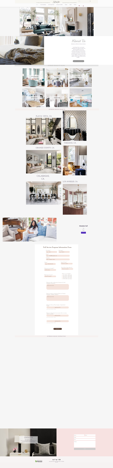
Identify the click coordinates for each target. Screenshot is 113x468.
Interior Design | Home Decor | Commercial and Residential (69, 2)
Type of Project (63, 262)
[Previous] (20, 21)
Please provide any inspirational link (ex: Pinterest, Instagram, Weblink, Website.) (56, 294)
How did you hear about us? (66, 267)
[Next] (92, 21)
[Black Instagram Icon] (60, 422)
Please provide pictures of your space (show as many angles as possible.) (56, 313)
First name (48, 250)
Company (48, 257)
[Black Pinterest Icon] (54, 422)
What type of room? (48, 274)
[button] (83, 5)
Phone (46, 262)
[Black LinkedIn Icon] (56, 422)
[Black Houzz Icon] (53, 422)
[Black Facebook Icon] (58, 422)
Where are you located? (48, 268)
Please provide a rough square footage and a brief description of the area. (55, 283)
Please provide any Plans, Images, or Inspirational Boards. (56, 305)
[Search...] (90, 1)
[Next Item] (43, 77)
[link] (83, 226)
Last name (61, 250)
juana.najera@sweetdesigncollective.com (29, 403)
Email (47, 254)
